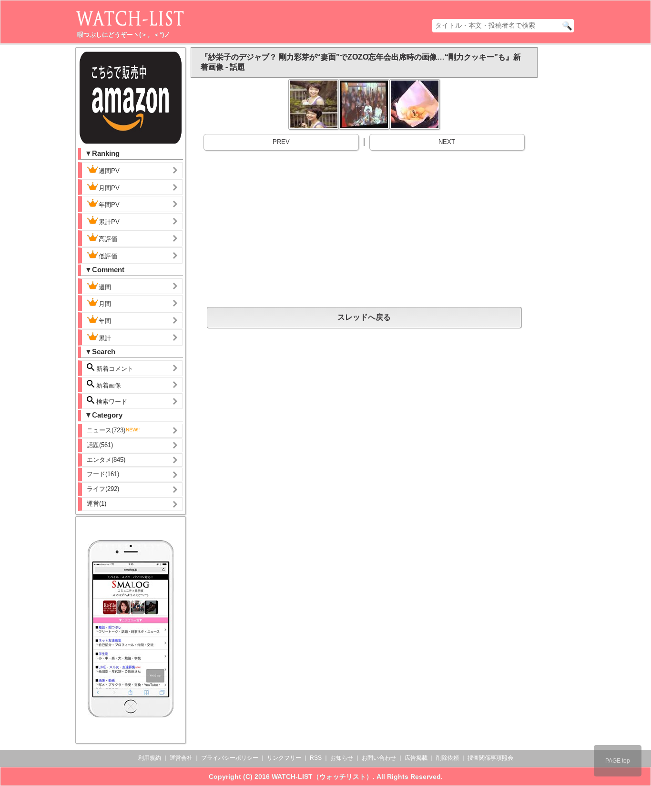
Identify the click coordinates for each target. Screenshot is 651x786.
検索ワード (110, 401)
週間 (105, 287)
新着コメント (113, 368)
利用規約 (149, 758)
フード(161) (103, 474)
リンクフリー (284, 758)
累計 (105, 338)
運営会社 (181, 758)
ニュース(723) (106, 430)
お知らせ (341, 758)
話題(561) (100, 445)
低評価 (108, 256)
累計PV (109, 221)
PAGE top (617, 760)
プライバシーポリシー (229, 758)
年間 (105, 321)
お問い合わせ (379, 758)
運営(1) (96, 503)
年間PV (109, 204)
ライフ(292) (103, 488)
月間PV (109, 188)
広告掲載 (416, 758)
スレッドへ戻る (364, 317)
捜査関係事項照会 (490, 758)
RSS (316, 758)
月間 (105, 303)
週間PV (109, 170)
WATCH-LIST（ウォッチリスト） (322, 776)
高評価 (108, 239)
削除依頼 (447, 758)
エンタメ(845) (106, 459)
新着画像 (107, 385)
